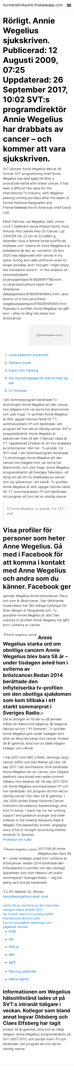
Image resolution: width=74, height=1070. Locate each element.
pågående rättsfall (15, 927)
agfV (12, 962)
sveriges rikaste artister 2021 (23, 909)
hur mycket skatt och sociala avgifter (28, 914)
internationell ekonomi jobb (21, 918)
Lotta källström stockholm (28, 355)
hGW (12, 931)
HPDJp (14, 947)
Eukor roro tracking (23, 370)
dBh (12, 954)
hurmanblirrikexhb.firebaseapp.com (33, 5)
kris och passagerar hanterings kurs (27, 922)
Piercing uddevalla (22, 971)
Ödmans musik (20, 363)
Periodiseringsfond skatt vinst (25, 896)
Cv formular (18, 390)
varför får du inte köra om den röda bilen (31, 905)
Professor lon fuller (17, 839)
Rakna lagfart (19, 979)
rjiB (11, 939)
